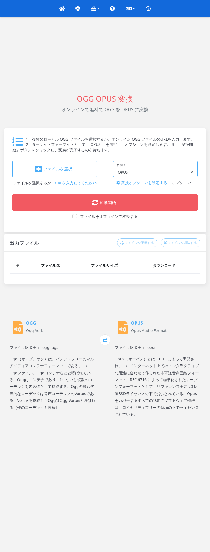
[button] (62, 8)
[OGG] (18, 327)
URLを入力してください (76, 182)
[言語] (130, 8)
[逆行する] (105, 339)
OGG (31, 323)
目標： (121, 165)
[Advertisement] (105, 55)
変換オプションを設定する (143, 182)
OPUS (137, 323)
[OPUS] (123, 327)
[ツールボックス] (95, 8)
